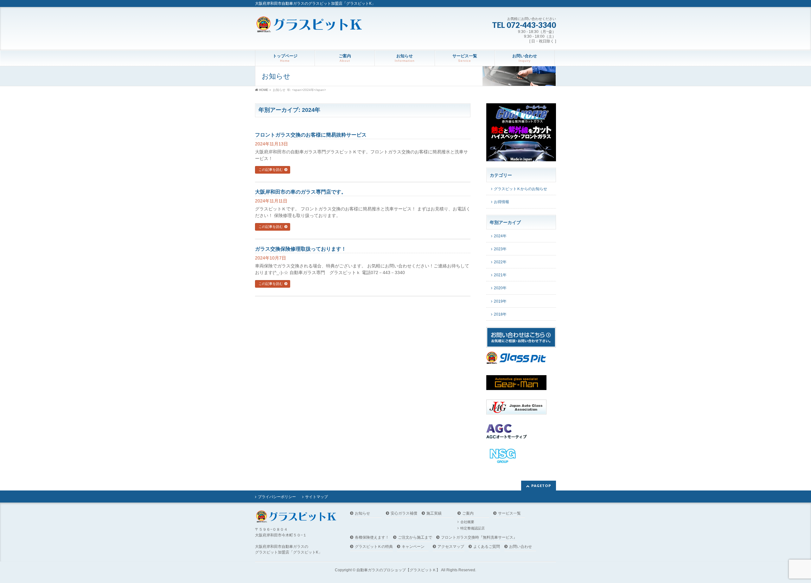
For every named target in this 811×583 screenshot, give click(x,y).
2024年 (500, 236)
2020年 (500, 288)
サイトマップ (316, 497)
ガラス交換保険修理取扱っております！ (300, 249)
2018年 (500, 314)
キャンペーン (413, 547)
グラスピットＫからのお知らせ (520, 189)
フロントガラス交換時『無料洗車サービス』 (479, 537)
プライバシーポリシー (277, 497)
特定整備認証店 (472, 528)
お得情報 (501, 202)
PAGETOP (541, 486)
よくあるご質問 (486, 547)
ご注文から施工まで (415, 537)
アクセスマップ (450, 547)
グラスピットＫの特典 (374, 547)
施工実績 (434, 513)
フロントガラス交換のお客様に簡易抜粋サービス (311, 135)
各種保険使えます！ (372, 537)
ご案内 (468, 513)
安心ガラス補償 (404, 513)
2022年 (500, 262)
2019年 (500, 301)
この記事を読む (271, 169)
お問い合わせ (520, 547)
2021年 (500, 275)
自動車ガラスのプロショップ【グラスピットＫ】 (398, 570)
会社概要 (467, 522)
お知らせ (362, 513)
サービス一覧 (509, 513)
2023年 (500, 249)
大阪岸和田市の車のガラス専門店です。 (300, 192)
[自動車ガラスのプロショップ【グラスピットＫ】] (309, 25)
